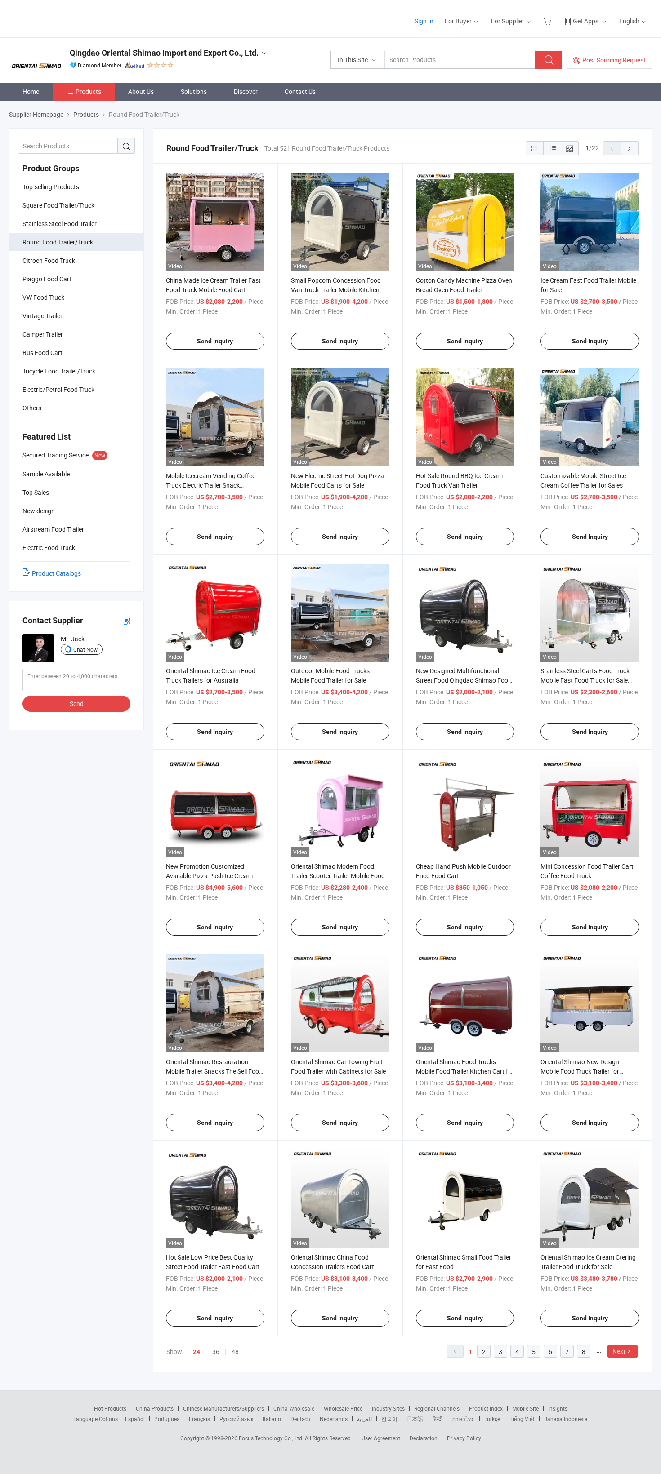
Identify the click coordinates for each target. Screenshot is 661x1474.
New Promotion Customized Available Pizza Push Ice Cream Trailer (209, 875)
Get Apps (586, 21)
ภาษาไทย (463, 1418)
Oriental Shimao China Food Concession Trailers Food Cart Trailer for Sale (332, 1266)
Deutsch (300, 1418)
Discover (246, 91)
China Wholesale (293, 1408)
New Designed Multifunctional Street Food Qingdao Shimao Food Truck (464, 680)
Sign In (424, 21)
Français (199, 1418)
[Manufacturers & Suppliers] (67, 17)
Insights (557, 1408)
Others (31, 408)
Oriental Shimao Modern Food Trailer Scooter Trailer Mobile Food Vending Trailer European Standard (339, 875)
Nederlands (334, 1418)
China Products (155, 1408)
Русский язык (236, 1418)
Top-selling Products (50, 186)
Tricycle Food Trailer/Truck (58, 371)
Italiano (272, 1418)
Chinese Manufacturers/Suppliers (223, 1408)
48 (235, 1351)
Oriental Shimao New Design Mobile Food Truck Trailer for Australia (579, 1071)
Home (30, 91)
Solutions (194, 91)
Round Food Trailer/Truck (57, 242)
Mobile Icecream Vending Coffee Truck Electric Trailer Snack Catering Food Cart (210, 485)
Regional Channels (437, 1408)
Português (166, 1418)
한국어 (389, 1418)
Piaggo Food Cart (46, 279)
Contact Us (300, 91)
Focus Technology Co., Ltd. (272, 1438)
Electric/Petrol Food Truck (58, 389)
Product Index (486, 1408)
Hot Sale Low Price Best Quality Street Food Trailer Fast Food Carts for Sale (214, 1266)
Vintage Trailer (42, 315)
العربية (364, 1418)
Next (618, 1351)
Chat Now (85, 649)
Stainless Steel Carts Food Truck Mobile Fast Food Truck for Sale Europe (585, 680)
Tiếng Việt (522, 1418)
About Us (141, 91)
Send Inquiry (215, 341)
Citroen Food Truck (48, 260)
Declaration (424, 1438)
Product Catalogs (56, 573)
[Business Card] (126, 621)
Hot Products (110, 1408)
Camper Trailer (42, 334)
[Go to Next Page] (629, 148)
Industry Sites (388, 1408)
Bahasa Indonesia (566, 1418)
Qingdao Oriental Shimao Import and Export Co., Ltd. (164, 53)
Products (88, 91)
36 (215, 1351)
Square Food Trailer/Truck (58, 205)
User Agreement (381, 1438)
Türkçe (492, 1418)
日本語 (415, 1418)
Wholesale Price (343, 1408)
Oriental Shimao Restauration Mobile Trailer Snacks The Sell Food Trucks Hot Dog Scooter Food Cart (214, 1071)
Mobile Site (525, 1408)
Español (135, 1418)
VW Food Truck (43, 297)
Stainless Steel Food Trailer (59, 223)
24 (196, 1351)
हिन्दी (437, 1418)
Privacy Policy (464, 1438)
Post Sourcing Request (614, 60)
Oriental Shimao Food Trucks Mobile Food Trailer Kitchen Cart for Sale (465, 1071)
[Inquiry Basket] (548, 21)
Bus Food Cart (42, 352)
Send (77, 703)
